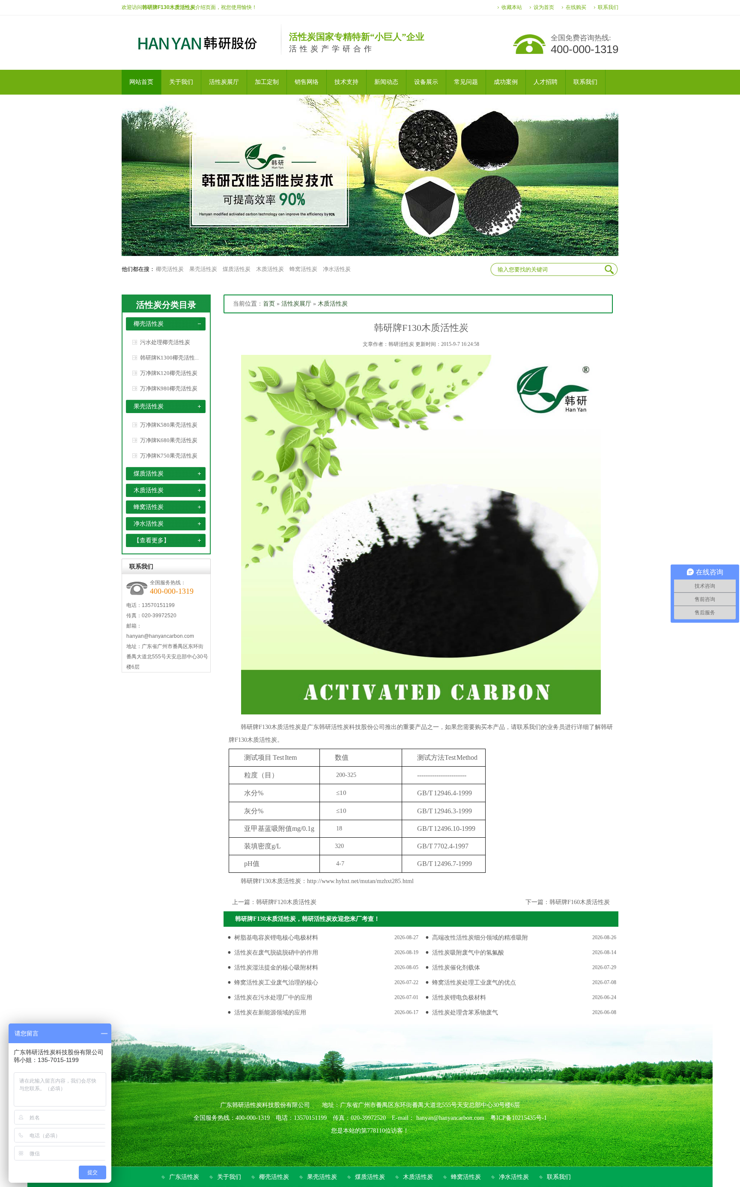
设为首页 (544, 7)
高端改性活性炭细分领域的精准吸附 (480, 937)
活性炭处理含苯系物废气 (465, 1012)
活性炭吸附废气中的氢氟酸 (468, 952)
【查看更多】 (152, 540)
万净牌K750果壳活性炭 (168, 455)
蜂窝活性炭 (303, 269)
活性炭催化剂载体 (456, 967)
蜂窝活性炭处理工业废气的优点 (474, 982)
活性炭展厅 (296, 303)
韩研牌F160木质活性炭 (579, 902)
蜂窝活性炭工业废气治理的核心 (276, 982)
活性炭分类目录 (166, 304)
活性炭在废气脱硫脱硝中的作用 (276, 952)
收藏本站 (511, 7)
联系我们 (608, 7)
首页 (269, 303)
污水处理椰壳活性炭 (165, 342)
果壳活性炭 (203, 269)
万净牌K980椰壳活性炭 (168, 388)
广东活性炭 (184, 1177)
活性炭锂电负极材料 (459, 997)
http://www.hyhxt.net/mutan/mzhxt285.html (360, 881)
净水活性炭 (337, 269)
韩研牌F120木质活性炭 (286, 902)
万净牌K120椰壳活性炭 (168, 373)
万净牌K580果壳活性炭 (168, 425)
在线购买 (576, 7)
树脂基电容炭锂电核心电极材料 (276, 937)
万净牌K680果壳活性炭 (168, 440)
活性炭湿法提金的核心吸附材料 (276, 967)
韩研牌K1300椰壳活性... (169, 357)
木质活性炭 (270, 269)
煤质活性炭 (237, 269)
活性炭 (340, 727)
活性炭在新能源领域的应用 (270, 1012)
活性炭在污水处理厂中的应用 (273, 997)
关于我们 (229, 1177)
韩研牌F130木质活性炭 (271, 727)
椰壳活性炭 (170, 269)
